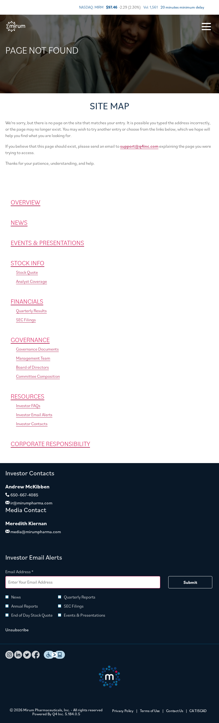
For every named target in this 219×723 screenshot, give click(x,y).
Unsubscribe (17, 629)
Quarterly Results (31, 310)
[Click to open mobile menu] (206, 26)
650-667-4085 (24, 494)
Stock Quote (27, 272)
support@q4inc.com (139, 146)
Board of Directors (32, 367)
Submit (190, 582)
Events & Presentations (47, 242)
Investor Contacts (32, 423)
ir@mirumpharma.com (31, 502)
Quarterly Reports (79, 597)
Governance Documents (37, 349)
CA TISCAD (197, 711)
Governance (30, 339)
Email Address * (27, 571)
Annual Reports (24, 606)
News (19, 222)
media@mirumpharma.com (35, 531)
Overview (25, 202)
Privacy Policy (123, 711)
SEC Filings (26, 319)
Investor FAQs (28, 405)
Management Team (33, 358)
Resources (27, 396)
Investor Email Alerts (34, 414)
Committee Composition (38, 376)
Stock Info (27, 263)
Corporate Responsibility (50, 443)
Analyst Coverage (31, 281)
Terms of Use (150, 711)
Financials (27, 301)
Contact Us (174, 711)
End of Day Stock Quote (32, 615)
